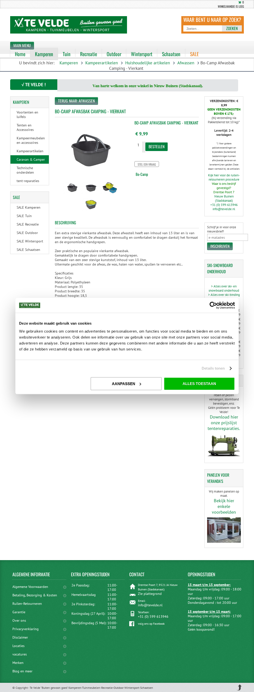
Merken (18, 662)
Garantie (18, 612)
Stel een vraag (147, 164)
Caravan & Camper (31, 159)
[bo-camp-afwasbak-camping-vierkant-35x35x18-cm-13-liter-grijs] (72, 195)
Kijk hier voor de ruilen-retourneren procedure (224, 177)
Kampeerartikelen (101, 63)
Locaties (18, 646)
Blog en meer (22, 671)
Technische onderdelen (25, 170)
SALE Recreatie (28, 224)
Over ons (19, 620)
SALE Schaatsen (28, 249)
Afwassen (185, 63)
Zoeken (232, 28)
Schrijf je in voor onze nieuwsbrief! (221, 229)
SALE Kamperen (28, 207)
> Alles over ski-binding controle (224, 297)
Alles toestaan (199, 384)
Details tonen (213, 368)
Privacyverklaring (25, 629)
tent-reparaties (28, 181)
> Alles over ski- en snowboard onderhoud (224, 288)
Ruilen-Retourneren (27, 603)
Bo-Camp (142, 174)
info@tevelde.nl (224, 209)
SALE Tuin (24, 216)
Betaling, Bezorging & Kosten (34, 595)
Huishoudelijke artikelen (147, 63)
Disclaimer (20, 637)
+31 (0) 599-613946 (224, 205)
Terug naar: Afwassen (76, 101)
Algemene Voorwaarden (30, 586)
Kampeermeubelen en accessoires (31, 140)
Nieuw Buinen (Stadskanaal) (224, 198)
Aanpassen (123, 384)
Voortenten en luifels (27, 114)
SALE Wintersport (30, 241)
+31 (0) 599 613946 (153, 616)
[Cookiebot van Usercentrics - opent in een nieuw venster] (213, 305)
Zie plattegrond (150, 593)
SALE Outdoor (27, 233)
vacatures (19, 654)
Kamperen (69, 63)
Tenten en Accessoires (25, 127)
